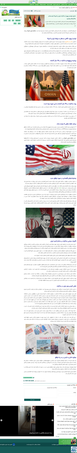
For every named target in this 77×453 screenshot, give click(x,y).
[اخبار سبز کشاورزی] (33, 1)
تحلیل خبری (70, 4)
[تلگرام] (70, 2)
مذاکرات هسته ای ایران (28, 377)
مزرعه (15, 23)
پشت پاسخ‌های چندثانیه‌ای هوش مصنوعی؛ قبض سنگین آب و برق (66, 412)
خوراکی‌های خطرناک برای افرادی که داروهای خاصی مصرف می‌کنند (66, 429)
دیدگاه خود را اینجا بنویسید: (52, 387)
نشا (13, 20)
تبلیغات (69, 1)
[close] (75, 438)
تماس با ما (72, 1)
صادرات (60, 188)
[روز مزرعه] (10, 12)
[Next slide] (1, 420)
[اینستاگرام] (68, 2)
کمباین (5, 20)
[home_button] (75, 11)
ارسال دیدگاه (32, 399)
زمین (19, 23)
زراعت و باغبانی (64, 4)
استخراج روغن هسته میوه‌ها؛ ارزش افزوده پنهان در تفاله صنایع (66, 425)
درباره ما (76, 1)
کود (9, 20)
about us (75, 2)
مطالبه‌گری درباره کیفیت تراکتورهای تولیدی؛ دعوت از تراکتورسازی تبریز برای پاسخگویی (66, 442)
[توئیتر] (67, 2)
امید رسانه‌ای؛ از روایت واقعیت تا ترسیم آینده (68, 409)
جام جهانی (32, 4)
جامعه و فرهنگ (43, 4)
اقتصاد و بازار (49, 4)
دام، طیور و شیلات (56, 4)
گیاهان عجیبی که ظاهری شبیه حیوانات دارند (68, 431)
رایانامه (74, 392)
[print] (24, 381)
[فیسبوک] (29, 381)
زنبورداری (37, 4)
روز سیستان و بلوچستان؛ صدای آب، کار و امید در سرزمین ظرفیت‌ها (66, 416)
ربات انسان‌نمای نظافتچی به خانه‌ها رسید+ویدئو (41, 433)
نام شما (74, 387)
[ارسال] (26, 381)
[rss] (72, 2)
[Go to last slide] (52, 420)
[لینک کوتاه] (28, 381)
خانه (75, 4)
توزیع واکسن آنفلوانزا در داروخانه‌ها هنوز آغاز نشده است (66, 434)
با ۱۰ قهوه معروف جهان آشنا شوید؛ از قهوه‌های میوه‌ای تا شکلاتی (61, 7)
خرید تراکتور (18, 20)
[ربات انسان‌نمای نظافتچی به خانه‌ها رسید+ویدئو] (27, 421)
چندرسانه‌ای (50, 404)
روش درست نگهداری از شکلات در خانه (69, 419)
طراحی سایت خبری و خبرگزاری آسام (6, 444)
